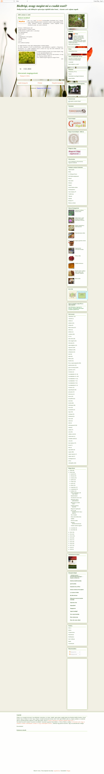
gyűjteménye (76, 309)
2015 (71, 541)
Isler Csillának (71, 639)
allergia (70, 325)
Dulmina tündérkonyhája (75, 580)
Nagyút (70, 185)
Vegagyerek (73, 608)
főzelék (70, 360)
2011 (71, 534)
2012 (71, 536)
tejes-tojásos (71, 443)
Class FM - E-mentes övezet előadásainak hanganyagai (74, 59)
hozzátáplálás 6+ (72, 378)
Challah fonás (71, 632)
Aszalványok (71, 643)
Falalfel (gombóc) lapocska (75, 506)
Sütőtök (72, 518)
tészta (69, 445)
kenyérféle (70, 398)
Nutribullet (70, 416)
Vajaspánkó (72, 605)
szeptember (73, 489)
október (73, 491)
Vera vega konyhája (74, 614)
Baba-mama (71, 327)
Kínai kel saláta (74, 520)
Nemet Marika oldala (73, 187)
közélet (70, 403)
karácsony (70, 394)
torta (69, 447)
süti (69, 432)
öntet (69, 420)
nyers (69, 418)
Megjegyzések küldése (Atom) (44, 88)
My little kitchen (73, 595)
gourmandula (73, 583)
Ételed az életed (72, 203)
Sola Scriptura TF (72, 191)
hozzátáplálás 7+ (72, 380)
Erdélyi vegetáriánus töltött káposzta (79, 226)
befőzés (70, 332)
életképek (70, 349)
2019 (71, 549)
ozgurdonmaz (57, 770)
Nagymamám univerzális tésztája (79, 249)
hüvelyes (70, 387)
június (72, 483)
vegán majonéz (71, 454)
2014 (71, 539)
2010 (71, 532)
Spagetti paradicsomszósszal (76, 523)
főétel (69, 358)
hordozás (70, 372)
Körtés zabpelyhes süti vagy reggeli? (76, 493)
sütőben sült (71, 434)
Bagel (69, 641)
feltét (69, 356)
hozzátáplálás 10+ (72, 374)
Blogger (68, 770)
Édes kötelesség (74, 617)
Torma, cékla (78, 255)
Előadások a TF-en (72, 71)
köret (69, 400)
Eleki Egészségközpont (73, 176)
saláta (69, 429)
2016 (71, 543)
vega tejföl (70, 449)
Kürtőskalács (71, 636)
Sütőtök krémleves (79, 263)
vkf (69, 460)
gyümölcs (70, 369)
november (73, 528)
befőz (69, 329)
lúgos (69, 412)
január (72, 474)
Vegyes (70, 74)
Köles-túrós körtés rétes (76, 516)
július (72, 485)
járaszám (70, 392)
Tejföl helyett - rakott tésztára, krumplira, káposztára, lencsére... (80, 219)
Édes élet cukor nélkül (75, 620)
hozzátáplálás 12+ (72, 376)
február (72, 476)
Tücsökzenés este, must (76, 497)
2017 (71, 545)
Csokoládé (70, 62)
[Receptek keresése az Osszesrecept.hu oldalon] (74, 101)
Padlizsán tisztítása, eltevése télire (79, 211)
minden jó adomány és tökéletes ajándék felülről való (60, 720)
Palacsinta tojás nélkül (80, 233)
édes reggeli (71, 340)
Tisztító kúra (71, 194)
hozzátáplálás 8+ (72, 383)
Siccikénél (39, 20)
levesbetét (70, 409)
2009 (71, 472)
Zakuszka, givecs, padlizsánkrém (75, 500)
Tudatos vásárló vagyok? (76, 525)
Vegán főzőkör (71, 78)
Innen (69, 161)
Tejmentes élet (73, 602)
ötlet (69, 423)
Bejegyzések (73, 652)
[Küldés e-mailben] (24, 69)
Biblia (69, 171)
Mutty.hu (70, 183)
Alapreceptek (71, 169)
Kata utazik (70, 180)
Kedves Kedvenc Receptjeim (77, 589)
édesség (70, 343)
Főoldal (40, 83)
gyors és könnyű (72, 367)
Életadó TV (70, 200)
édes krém (70, 338)
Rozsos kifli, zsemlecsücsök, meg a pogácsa (76, 512)
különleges (70, 405)
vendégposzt (71, 458)
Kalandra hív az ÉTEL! (75, 586)
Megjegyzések (73, 654)
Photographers (71, 189)
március (73, 477)
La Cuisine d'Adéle (74, 592)
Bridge (76, 33)
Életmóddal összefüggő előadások (76, 76)
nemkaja (70, 414)
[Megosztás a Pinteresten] (30, 69)
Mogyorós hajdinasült (75, 508)
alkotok (70, 323)
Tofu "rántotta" (74, 515)
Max (69, 307)
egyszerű (70, 347)
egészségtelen (71, 345)
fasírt (69, 354)
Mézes (69, 630)
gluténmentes (71, 365)
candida (70, 334)
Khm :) (69, 628)
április (72, 479)
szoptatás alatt (71, 438)
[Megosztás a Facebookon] (29, 69)
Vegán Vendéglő (73, 611)
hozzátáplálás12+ (72, 385)
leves (69, 407)
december (73, 529)
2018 (71, 547)
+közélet (70, 318)
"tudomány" (70, 316)
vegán (69, 452)
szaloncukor (71, 436)
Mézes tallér (77, 278)
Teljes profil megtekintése (74, 44)
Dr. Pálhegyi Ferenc (72, 174)
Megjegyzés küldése (25, 76)
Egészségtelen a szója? (73, 64)
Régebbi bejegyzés (57, 83)
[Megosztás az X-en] (27, 69)
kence (69, 396)
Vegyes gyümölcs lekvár (80, 240)
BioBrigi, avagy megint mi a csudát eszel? (42, 6)
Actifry (69, 320)
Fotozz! (70, 178)
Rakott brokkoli (74, 495)
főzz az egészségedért (73, 363)
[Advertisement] (73, 683)
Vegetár (70, 198)
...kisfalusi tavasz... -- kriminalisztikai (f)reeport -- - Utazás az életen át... (76, 577)
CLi (69, 336)
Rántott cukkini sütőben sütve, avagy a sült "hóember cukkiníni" (80, 272)
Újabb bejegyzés (23, 83)
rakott (69, 427)
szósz (69, 440)
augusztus (73, 487)
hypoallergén (71, 389)
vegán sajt (70, 456)
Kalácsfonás (71, 634)
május (72, 481)
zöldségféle (71, 463)
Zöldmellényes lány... (73, 51)
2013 (71, 538)
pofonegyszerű (71, 425)
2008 (71, 470)
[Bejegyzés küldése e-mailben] (20, 68)
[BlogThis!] (26, 69)
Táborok (70, 196)
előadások (70, 352)
